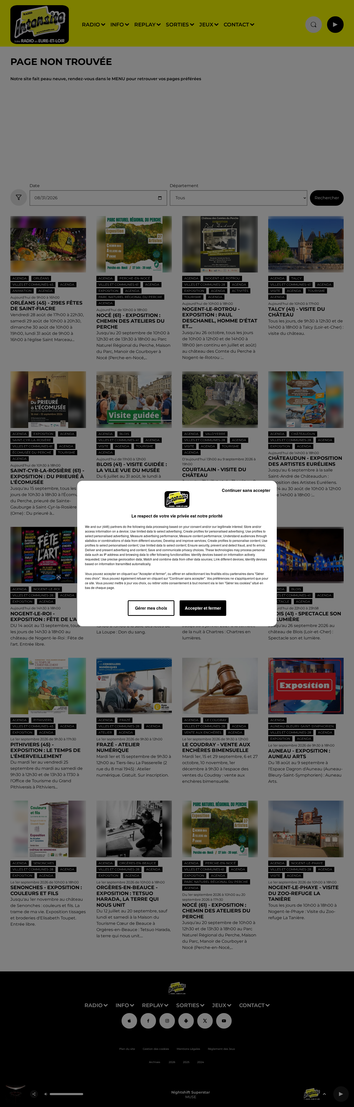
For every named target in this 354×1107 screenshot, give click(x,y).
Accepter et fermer (203, 608)
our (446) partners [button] (109, 526)
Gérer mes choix (151, 608)
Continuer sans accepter (246, 490)
